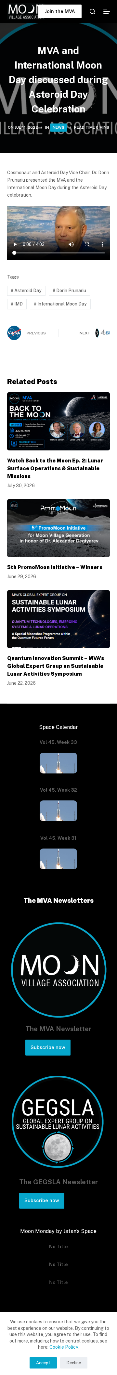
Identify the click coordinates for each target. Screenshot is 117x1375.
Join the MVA (60, 11)
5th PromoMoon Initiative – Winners (54, 567)
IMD (17, 303)
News (58, 127)
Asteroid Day (26, 290)
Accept (43, 1362)
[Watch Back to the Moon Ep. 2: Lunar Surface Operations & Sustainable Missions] (58, 421)
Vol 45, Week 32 (58, 790)
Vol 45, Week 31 (58, 838)
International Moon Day (60, 303)
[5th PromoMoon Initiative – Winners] (58, 528)
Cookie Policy (63, 1347)
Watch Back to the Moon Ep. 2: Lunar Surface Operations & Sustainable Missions (55, 468)
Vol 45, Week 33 (58, 742)
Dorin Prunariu (69, 290)
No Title (58, 1246)
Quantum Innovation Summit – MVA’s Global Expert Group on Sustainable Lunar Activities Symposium (55, 666)
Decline (74, 1362)
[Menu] (106, 11)
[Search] (92, 11)
